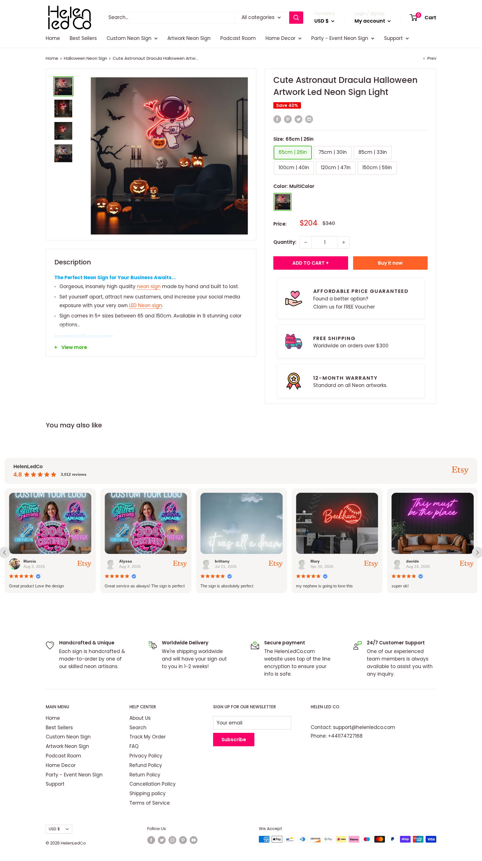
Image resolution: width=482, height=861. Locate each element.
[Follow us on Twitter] (162, 840)
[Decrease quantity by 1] (306, 242)
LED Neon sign (145, 305)
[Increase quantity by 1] (344, 242)
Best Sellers (83, 38)
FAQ (134, 746)
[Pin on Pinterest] (288, 119)
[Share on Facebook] (277, 119)
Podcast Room (238, 38)
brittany (222, 561)
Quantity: (284, 242)
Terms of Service (149, 803)
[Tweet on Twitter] (298, 119)
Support (393, 38)
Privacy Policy (145, 755)
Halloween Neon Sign (85, 58)
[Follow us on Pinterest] (183, 840)
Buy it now (390, 263)
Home (53, 38)
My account (370, 20)
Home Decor (280, 38)
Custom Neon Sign (129, 38)
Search (137, 727)
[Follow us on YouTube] (193, 840)
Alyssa (125, 561)
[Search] (296, 17)
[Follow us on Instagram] (172, 840)
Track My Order (147, 736)
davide (412, 561)
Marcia (29, 561)
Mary (315, 561)
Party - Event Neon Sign (339, 38)
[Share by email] (309, 119)
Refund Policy (145, 765)
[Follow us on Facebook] (151, 840)
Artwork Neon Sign (189, 38)
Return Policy (144, 774)
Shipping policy (147, 793)
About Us (140, 718)
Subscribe (233, 739)
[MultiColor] (282, 202)
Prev (431, 58)
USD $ (54, 829)
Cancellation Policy (152, 784)
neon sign (149, 286)
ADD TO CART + (310, 263)
